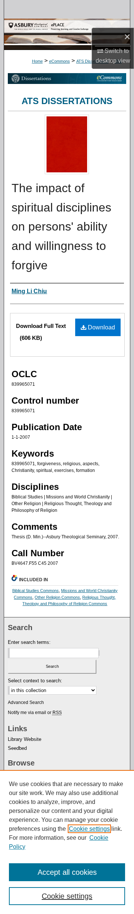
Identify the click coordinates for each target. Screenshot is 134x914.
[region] (67, 842)
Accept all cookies (67, 872)
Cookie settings (89, 829)
